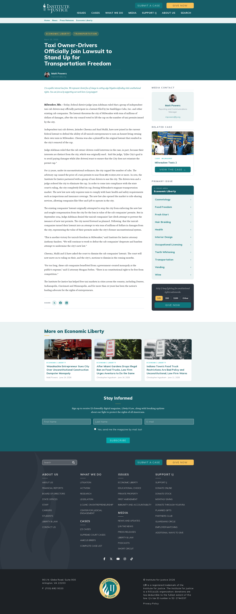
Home (47, 20)
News (54, 20)
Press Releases (67, 20)
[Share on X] (54, 303)
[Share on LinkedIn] (66, 303)
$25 (159, 298)
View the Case (173, 169)
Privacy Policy (151, 603)
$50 (167, 298)
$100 (175, 298)
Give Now (180, 5)
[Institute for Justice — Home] (56, 8)
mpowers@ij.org (58, 77)
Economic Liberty (84, 20)
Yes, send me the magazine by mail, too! (120, 429)
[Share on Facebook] (60, 303)
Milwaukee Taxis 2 (166, 162)
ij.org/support (91, 91)
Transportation (85, 34)
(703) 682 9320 (54, 588)
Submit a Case (149, 5)
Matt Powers (59, 73)
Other (185, 298)
